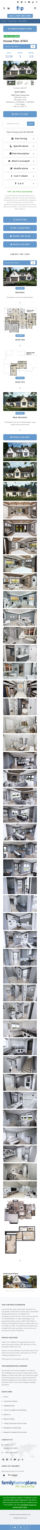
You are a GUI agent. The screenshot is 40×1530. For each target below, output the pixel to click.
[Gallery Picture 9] (20, 599)
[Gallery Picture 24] (20, 867)
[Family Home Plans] (20, 8)
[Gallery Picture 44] (20, 1240)
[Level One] (20, 320)
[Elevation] (20, 70)
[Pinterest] (18, 2)
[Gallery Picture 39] (20, 1136)
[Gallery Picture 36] (20, 1082)
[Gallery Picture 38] (20, 1118)
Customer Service (10, 1401)
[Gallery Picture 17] (20, 742)
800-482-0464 (22, 254)
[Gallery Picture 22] (20, 832)
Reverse (20, 288)
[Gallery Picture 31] (20, 993)
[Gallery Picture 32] (20, 1010)
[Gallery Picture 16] (20, 724)
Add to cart (21, 114)
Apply (31, 124)
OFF (25, 88)
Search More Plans (21, 29)
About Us (7, 1414)
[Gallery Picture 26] (20, 903)
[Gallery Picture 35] (20, 1064)
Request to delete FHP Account (15, 1432)
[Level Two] (20, 363)
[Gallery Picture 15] (20, 706)
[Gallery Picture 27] (20, 921)
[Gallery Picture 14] (20, 689)
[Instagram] (25, 2)
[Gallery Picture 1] (20, 451)
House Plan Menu (12, 46)
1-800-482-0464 (11, 1453)
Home (3, 21)
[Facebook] (21, 2)
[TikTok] (33, 2)
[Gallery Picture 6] (20, 546)
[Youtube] (29, 2)
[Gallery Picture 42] (20, 1189)
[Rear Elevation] (20, 401)
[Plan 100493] (20, 1281)
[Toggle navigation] (33, 46)
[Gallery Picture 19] (20, 778)
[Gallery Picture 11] (20, 635)
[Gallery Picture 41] (20, 1171)
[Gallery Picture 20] (20, 796)
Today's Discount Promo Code (15, 1423)
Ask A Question (21, 228)
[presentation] (5, 1282)
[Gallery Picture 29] (20, 957)
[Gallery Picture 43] (20, 1211)
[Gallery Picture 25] (20, 885)
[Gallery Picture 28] (20, 939)
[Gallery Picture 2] (20, 471)
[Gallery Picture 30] (20, 975)
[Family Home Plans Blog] (36, 2)
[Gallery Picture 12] (20, 653)
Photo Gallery (21, 244)
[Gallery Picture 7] (20, 563)
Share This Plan (21, 236)
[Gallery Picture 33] (20, 1028)
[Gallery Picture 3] (20, 491)
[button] (7, 1290)
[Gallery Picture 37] (20, 1100)
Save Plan (21, 219)
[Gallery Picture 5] (20, 528)
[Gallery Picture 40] (20, 1154)
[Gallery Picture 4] (20, 510)
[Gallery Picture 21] (20, 814)
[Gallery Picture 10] (20, 617)
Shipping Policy (9, 1406)
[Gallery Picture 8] (20, 581)
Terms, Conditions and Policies (15, 1410)
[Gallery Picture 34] (20, 1046)
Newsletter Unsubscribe (12, 1428)
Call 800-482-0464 (20, 16)
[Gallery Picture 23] (20, 849)
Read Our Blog (9, 1419)
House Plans (12, 21)
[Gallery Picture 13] (20, 671)
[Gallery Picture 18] (20, 760)
